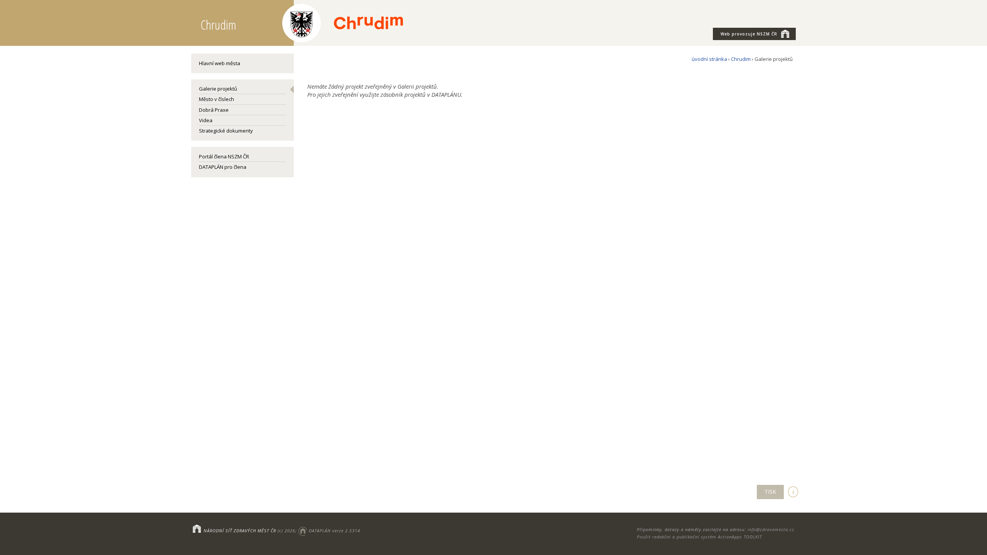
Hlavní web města (219, 63)
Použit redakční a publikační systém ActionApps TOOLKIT (699, 537)
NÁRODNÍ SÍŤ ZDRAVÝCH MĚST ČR (240, 530)
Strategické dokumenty (226, 130)
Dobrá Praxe (214, 109)
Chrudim (741, 59)
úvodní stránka (709, 59)
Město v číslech (216, 99)
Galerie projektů (218, 88)
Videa (205, 120)
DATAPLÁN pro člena (222, 166)
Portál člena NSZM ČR (224, 156)
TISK (770, 491)
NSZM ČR (749, 34)
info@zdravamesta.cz (771, 529)
